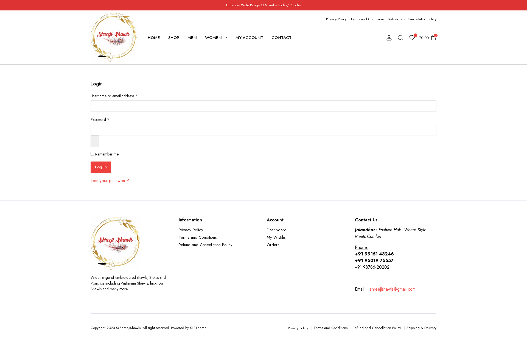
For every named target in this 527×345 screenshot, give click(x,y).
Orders (273, 245)
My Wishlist (277, 237)
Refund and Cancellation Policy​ (412, 19)
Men (192, 38)
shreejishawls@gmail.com (392, 289)
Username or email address (114, 96)
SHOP (173, 38)
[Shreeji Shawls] (114, 37)
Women (213, 38)
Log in (101, 167)
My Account (250, 38)
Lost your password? (110, 180)
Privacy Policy (336, 19)
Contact (281, 38)
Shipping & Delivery (421, 327)
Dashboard (277, 230)
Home (154, 38)
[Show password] (95, 141)
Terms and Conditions (367, 19)
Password (100, 119)
